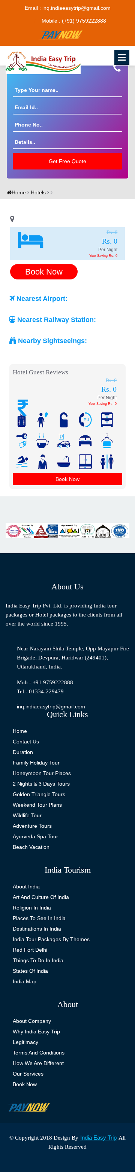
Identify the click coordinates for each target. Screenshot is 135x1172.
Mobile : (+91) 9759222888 (74, 21)
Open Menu (121, 57)
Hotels (37, 192)
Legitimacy (25, 1042)
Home (19, 192)
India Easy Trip (98, 1137)
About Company (32, 1021)
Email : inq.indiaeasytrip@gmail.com (68, 8)
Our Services (28, 1074)
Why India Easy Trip (36, 1032)
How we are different (38, 1063)
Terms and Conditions (38, 1053)
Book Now (44, 271)
